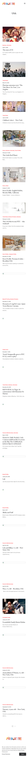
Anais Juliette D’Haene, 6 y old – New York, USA (14, 674)
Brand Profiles (6, 474)
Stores (4, 150)
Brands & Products (12, 216)
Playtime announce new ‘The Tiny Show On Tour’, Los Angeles (12, 87)
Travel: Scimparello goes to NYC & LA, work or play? (14, 355)
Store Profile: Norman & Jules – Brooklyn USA (13, 260)
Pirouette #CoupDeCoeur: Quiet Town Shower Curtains (14, 305)
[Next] (24, 727)
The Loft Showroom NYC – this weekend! (14, 222)
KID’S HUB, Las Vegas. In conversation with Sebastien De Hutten (13, 391)
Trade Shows (5, 80)
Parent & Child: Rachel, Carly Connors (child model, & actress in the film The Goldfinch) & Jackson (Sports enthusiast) (14, 440)
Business (4, 45)
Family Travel (5, 349)
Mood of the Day (6, 299)
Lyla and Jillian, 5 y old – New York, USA (13, 549)
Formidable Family (6, 617)
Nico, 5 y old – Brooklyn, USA (13, 589)
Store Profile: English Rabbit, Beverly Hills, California (13, 191)
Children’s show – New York (12, 120)
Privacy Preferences (6, 754)
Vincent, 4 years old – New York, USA (14, 710)
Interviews (9, 45)
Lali (4, 479)
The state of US (8, 50)
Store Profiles (18, 150)
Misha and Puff (8, 512)
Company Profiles (12, 254)
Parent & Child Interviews (8, 432)
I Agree (22, 754)
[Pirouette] (9, 3)
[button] (24, 3)
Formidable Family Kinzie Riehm (14, 622)
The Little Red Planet (10, 155)
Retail (7, 185)
